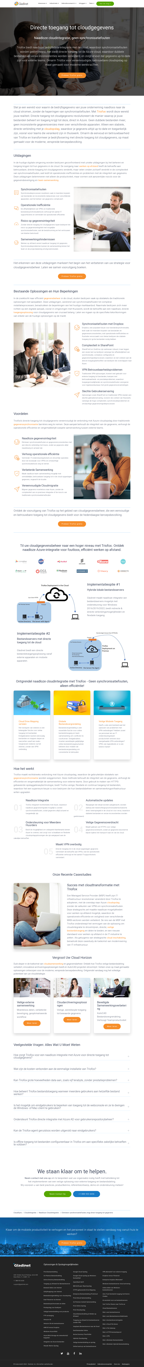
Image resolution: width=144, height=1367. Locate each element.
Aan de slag (104, 3)
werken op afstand (88, 166)
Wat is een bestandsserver (111, 1312)
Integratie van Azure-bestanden (54, 1342)
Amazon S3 (47, 1319)
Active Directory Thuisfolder (82, 1334)
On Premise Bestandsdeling (53, 1275)
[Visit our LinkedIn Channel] (80, 1353)
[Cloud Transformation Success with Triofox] (37, 916)
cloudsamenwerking (53, 964)
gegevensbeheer (52, 298)
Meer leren (32, 1023)
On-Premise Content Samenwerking (84, 1302)
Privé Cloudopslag (79, 1310)
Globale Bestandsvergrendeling (70, 722)
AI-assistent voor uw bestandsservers (115, 1300)
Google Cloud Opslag (80, 1272)
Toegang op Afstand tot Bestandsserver (57, 1283)
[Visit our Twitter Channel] (62, 1353)
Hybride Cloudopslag (80, 1338)
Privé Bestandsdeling (50, 1272)
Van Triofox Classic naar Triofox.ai (114, 1304)
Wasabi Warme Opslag (51, 1346)
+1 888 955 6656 (86, 1194)
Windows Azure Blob (50, 1331)
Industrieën (54, 3)
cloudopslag (52, 128)
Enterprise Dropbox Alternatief (112, 1279)
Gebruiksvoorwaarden (105, 1364)
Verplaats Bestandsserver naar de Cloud (86, 1326)
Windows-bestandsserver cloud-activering (116, 1283)
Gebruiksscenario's (68, 3)
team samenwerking (48, 180)
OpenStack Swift (78, 1282)
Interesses (42, 3)
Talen (91, 3)
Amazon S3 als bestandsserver (54, 1323)
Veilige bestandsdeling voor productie (56, 1311)
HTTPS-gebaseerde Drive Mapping (84, 1290)
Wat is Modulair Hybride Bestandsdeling (116, 1344)
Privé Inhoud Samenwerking (82, 1298)
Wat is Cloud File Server (110, 1324)
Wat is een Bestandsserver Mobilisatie (115, 1316)
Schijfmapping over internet (53, 1291)
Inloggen (82, 3)
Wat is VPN (106, 1336)
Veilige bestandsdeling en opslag (84, 1342)
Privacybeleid (91, 1364)
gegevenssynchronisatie (26, 424)
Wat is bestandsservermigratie (113, 1320)
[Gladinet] (21, 3)
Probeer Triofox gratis (72, 75)
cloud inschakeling (116, 937)
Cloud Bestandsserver (110, 1308)
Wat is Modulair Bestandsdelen (113, 1340)
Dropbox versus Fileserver (111, 1275)
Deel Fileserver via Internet (52, 1299)
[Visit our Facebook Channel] (74, 1353)
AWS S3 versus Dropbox (51, 1327)
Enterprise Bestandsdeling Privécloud (85, 1294)
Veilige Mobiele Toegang (110, 721)
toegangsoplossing (23, 312)
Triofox (101, 111)
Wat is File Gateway (109, 1328)
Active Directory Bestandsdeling (54, 1279)
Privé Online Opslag (79, 1306)
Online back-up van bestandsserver (84, 1346)
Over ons (117, 1364)
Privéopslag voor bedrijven (52, 1307)
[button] (72, 1056)
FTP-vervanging (49, 1315)
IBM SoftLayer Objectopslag (82, 1286)
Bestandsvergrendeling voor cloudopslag (57, 1295)
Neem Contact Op (58, 1194)
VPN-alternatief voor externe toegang (115, 1272)
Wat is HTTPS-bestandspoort (112, 1332)
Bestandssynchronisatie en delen (54, 1303)
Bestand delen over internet (53, 1287)
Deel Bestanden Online (80, 1330)
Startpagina (126, 1364)
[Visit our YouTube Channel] (68, 1353)
